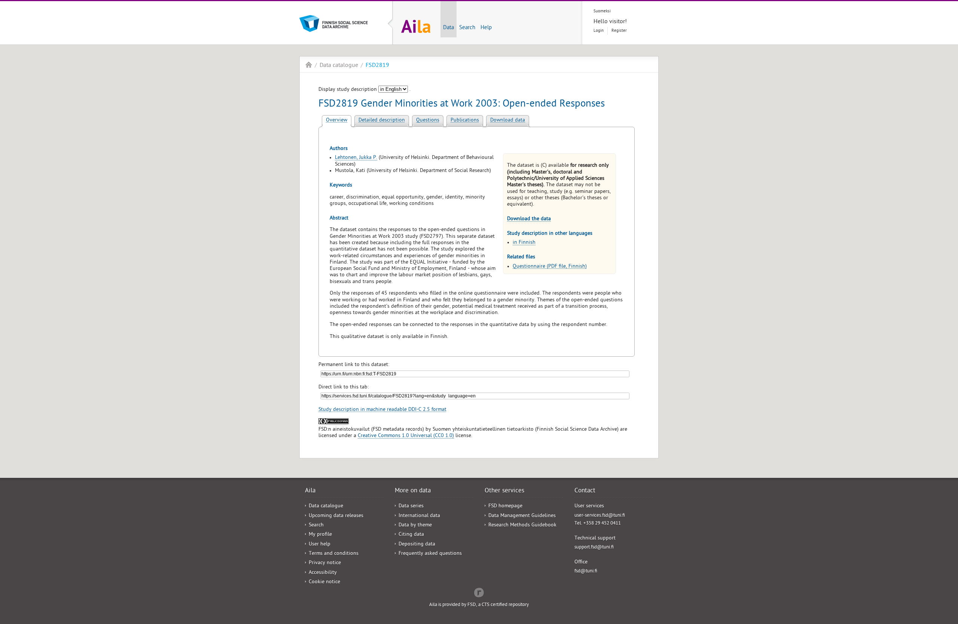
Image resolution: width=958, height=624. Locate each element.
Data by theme (415, 525)
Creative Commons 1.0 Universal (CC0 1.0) (406, 436)
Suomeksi (602, 11)
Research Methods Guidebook (522, 525)
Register (619, 31)
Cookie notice (324, 582)
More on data (413, 491)
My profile (320, 535)
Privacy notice (325, 563)
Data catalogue (339, 65)
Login (599, 31)
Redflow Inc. (479, 591)
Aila (308, 65)
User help (319, 544)
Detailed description (382, 120)
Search (467, 28)
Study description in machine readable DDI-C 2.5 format (382, 410)
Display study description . (364, 90)
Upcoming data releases (336, 516)
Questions (427, 120)
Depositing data (417, 544)
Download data (507, 120)
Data (448, 28)
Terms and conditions (334, 554)
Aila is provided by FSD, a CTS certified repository (479, 605)
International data (419, 516)
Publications (465, 120)
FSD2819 (377, 65)
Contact (584, 491)
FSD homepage (505, 506)
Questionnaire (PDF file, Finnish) (550, 267)
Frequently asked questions (430, 554)
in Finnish (524, 243)
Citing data (411, 535)
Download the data (529, 219)
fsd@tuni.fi (585, 571)
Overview (336, 120)
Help (486, 28)
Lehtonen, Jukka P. (356, 158)
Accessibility (323, 573)
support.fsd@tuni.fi (594, 547)
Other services (504, 491)
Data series (411, 506)
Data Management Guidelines (522, 516)
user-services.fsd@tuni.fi (599, 516)
